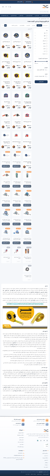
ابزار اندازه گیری (43, 18)
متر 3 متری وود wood (27, 121)
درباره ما (46, 464)
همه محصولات (20, 432)
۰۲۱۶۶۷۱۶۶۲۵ (18, 423)
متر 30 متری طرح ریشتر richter (7, 122)
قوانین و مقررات (45, 474)
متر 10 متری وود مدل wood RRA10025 (27, 102)
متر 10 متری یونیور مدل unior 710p (6, 142)
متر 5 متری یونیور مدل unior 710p (17, 162)
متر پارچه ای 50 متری (27, 61)
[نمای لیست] (3, 25)
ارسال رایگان (21, 439)
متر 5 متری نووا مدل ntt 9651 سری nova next (17, 239)
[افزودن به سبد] (24, 47)
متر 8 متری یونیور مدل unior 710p (27, 162)
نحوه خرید (21, 444)
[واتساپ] (41, 440)
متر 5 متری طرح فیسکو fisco (17, 142)
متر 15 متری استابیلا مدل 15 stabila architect (27, 276)
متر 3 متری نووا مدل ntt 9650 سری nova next (6, 239)
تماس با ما (46, 467)
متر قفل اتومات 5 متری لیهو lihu (6, 62)
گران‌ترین (28, 25)
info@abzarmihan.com (18, 455)
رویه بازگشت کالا (20, 446)
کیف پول (46, 460)
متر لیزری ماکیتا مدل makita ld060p (17, 182)
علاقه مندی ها (45, 458)
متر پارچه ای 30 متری (6, 41)
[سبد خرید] (3, 6)
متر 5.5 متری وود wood (7, 102)
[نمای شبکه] (5, 25)
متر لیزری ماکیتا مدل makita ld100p (27, 182)
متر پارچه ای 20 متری (17, 41)
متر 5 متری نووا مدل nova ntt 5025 (27, 220)
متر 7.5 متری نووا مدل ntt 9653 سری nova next (6, 220)
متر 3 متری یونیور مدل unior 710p (6, 162)
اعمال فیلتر (41, 81)
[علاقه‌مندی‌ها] (6, 6)
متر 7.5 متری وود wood (18, 102)
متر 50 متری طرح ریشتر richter (18, 122)
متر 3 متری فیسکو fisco (7, 258)
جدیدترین (39, 25)
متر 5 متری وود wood (17, 61)
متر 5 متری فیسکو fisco (17, 258)
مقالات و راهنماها (20, 435)
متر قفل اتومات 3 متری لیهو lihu (27, 82)
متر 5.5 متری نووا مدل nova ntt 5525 (6, 201)
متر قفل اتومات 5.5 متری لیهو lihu (17, 82)
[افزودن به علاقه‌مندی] (24, 32)
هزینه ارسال (21, 437)
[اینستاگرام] (47, 440)
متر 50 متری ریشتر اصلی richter (7, 182)
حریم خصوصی (39, 474)
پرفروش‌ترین (22, 25)
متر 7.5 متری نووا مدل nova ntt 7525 (17, 201)
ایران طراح (22, 471)
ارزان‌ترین (33, 25)
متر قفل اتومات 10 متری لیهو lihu (28, 42)
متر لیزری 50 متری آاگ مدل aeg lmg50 (27, 258)
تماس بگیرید (16, 166)
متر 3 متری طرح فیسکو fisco (27, 142)
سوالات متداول (33, 474)
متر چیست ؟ (15, 304)
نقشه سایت (28, 474)
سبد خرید (46, 455)
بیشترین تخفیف (15, 25)
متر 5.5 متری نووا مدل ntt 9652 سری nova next (27, 239)
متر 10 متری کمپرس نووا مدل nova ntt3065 (27, 201)
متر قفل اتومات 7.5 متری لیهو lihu (6, 82)
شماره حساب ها (20, 442)
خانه (48, 18)
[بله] (37, 440)
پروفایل (46, 462)
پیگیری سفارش (45, 453)
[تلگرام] (44, 440)
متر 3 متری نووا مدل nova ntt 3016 (17, 220)
